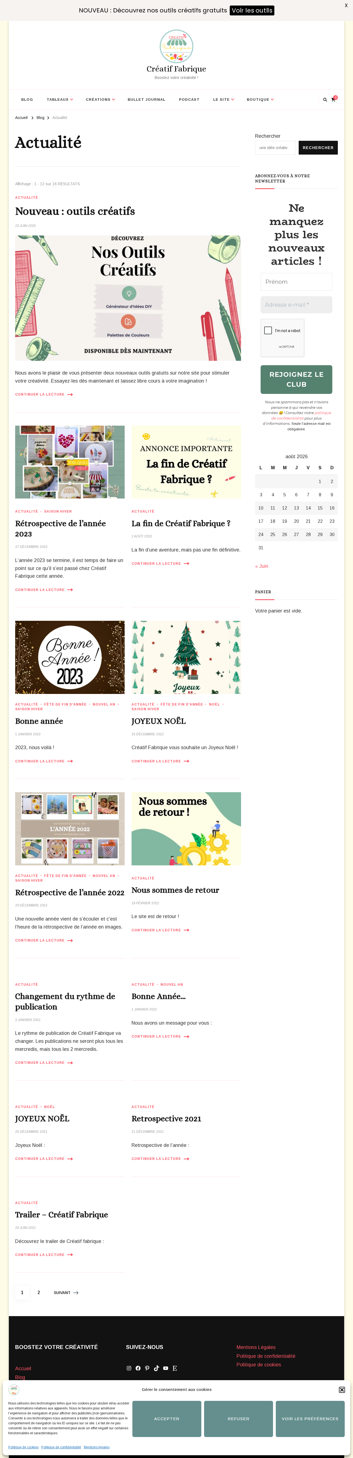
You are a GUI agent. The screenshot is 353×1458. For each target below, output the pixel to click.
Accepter (167, 1418)
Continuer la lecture (40, 394)
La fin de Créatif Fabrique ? (181, 523)
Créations (98, 99)
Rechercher (267, 136)
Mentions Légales (256, 1347)
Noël (214, 704)
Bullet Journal (146, 99)
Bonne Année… (159, 996)
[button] (342, 1390)
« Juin (261, 566)
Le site (221, 99)
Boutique (258, 99)
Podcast (189, 99)
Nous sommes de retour (175, 890)
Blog (27, 99)
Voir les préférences (310, 1418)
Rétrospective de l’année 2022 (69, 892)
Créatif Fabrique (176, 68)
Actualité (26, 198)
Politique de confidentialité (61, 1447)
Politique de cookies (23, 1447)
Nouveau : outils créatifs (75, 211)
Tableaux (58, 99)
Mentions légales (96, 1447)
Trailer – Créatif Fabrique (61, 1214)
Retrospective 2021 (166, 1118)
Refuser (239, 1418)
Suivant (62, 1292)
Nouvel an (104, 704)
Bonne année (39, 721)
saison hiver (58, 511)
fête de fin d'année (65, 704)
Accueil (23, 1368)
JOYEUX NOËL (159, 721)
